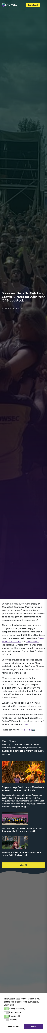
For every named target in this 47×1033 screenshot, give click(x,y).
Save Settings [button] (13, 1026)
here (26, 724)
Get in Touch (33, 5)
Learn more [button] (9, 1005)
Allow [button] (33, 1026)
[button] (6, 1008)
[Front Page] (9, 5)
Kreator (17, 641)
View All (23, 865)
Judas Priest (32, 641)
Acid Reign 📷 (28, 730)
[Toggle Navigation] (43, 5)
